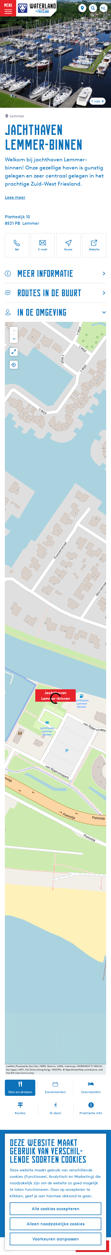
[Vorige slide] (6, 54)
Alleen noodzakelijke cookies (56, 1223)
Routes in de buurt (49, 293)
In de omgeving (41, 312)
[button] (55, 698)
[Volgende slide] (104, 54)
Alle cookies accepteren (55, 1208)
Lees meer (15, 197)
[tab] (97, 101)
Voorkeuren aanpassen (55, 1239)
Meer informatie (45, 273)
